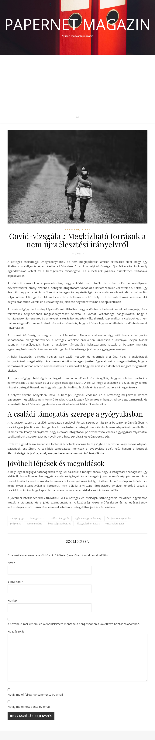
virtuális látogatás (114, 523)
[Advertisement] (77, 83)
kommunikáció (34, 523)
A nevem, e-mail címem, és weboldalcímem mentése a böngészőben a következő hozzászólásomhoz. (74, 624)
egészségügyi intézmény (88, 518)
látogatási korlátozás (88, 523)
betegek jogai (17, 518)
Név (11, 563)
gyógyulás (15, 523)
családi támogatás (59, 518)
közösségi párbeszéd (59, 523)
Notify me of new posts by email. (29, 706)
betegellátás (37, 518)
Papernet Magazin (77, 24)
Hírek (86, 229)
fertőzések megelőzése (119, 518)
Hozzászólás (16, 631)
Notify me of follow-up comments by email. (35, 694)
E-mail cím (15, 581)
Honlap (12, 600)
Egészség (72, 229)
